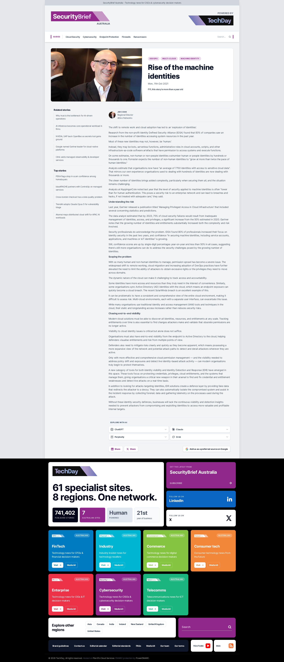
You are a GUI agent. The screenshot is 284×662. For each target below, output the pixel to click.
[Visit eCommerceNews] (157, 536)
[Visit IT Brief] (62, 579)
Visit (56, 565)
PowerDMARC (142, 658)
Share (117, 449)
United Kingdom (156, 624)
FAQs (138, 646)
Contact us (79, 646)
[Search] (230, 37)
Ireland (122, 624)
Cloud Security (73, 37)
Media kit (71, 565)
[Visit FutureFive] (204, 536)
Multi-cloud (169, 58)
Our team (164, 646)
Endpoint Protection (109, 37)
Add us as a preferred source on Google (209, 449)
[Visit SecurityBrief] (109, 579)
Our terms (179, 646)
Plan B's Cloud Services (103, 658)
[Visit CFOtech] (62, 536)
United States (93, 631)
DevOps (154, 58)
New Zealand (137, 624)
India (111, 624)
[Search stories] (229, 627)
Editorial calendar (98, 646)
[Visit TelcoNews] (157, 579)
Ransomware (140, 37)
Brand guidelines (61, 646)
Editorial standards (121, 646)
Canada (100, 624)
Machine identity (190, 58)
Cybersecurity (89, 37)
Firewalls (126, 37)
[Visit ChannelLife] (109, 536)
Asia (89, 624)
